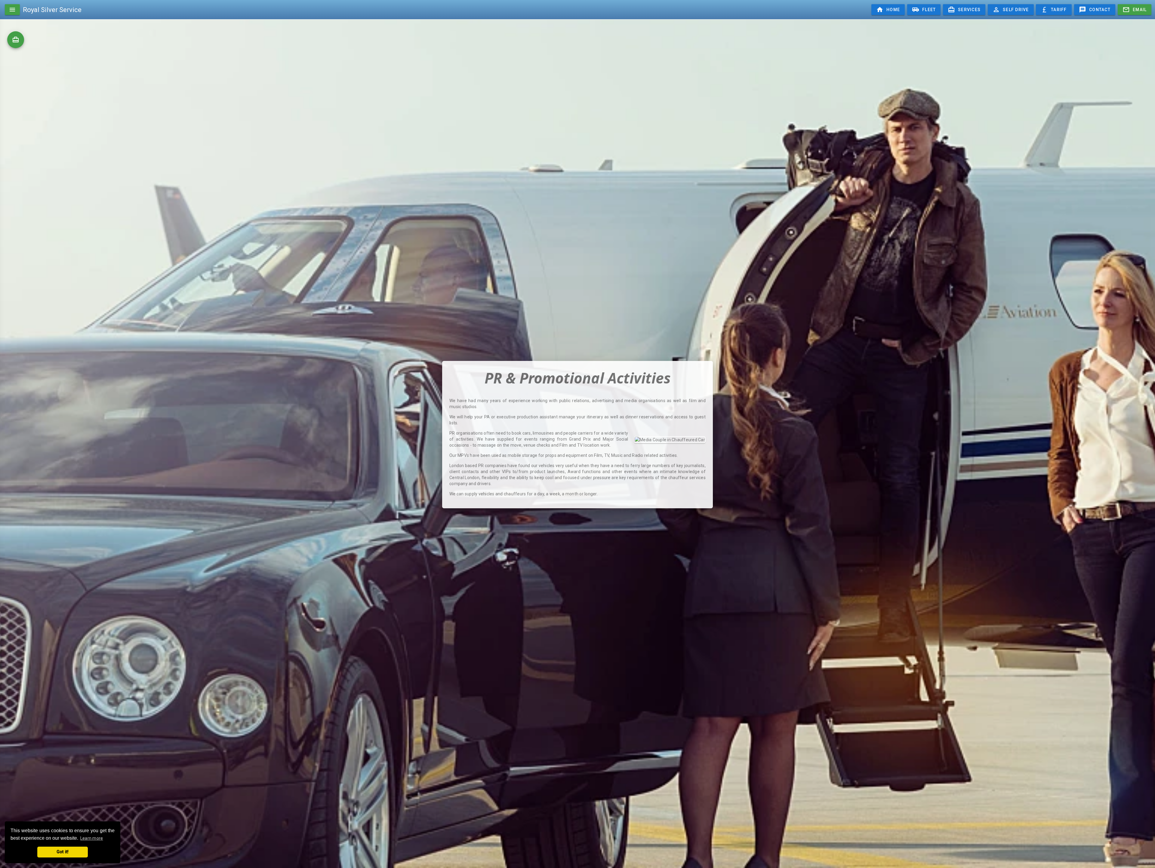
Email (1135, 9)
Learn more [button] (91, 838)
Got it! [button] (63, 851)
